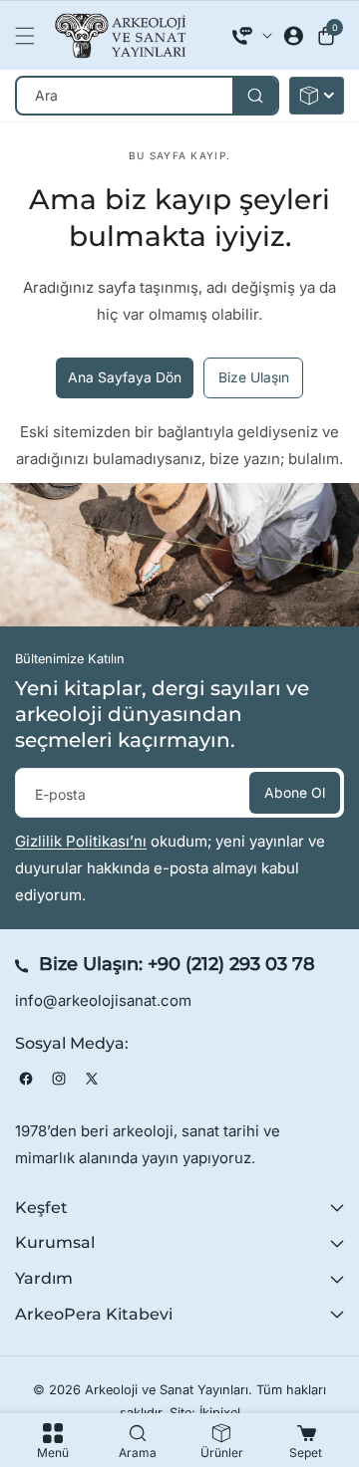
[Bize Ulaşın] (252, 36)
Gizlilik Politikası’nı (81, 841)
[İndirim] (316, 96)
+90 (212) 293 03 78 (231, 964)
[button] (30, 36)
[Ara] (254, 96)
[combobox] (147, 96)
